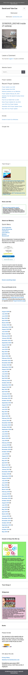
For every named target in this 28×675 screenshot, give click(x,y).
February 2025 (6, 336)
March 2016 (5, 489)
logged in (11, 58)
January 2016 (5, 494)
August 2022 (5, 387)
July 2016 (4, 480)
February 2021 (6, 418)
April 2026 (5, 320)
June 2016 (5, 482)
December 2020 (6, 422)
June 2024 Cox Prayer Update (10, 104)
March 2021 (5, 416)
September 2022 (6, 385)
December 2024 (6, 340)
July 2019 (4, 440)
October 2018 (5, 451)
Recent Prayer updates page (9, 2)
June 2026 (5, 316)
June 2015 (5, 507)
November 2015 (6, 498)
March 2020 (5, 438)
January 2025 (6, 338)
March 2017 (5, 465)
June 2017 (5, 458)
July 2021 (4, 407)
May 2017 (4, 460)
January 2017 (5, 469)
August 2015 (5, 502)
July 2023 (4, 371)
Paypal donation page (19, 300)
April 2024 (5, 354)
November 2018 (6, 449)
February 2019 (6, 442)
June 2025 (5, 331)
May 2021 (4, 411)
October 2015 (5, 500)
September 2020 (6, 429)
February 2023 (6, 380)
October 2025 (6, 325)
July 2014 (4, 527)
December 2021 (6, 396)
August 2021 (5, 405)
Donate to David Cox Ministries (10, 119)
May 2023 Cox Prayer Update (10, 108)
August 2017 (5, 456)
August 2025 (5, 329)
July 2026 (4, 313)
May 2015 (4, 509)
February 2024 (6, 358)
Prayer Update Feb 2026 (8, 89)
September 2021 (6, 402)
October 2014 (5, 522)
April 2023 (5, 378)
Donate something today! (9, 280)
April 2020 (5, 436)
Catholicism (5, 230)
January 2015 (5, 516)
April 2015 (5, 511)
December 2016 (6, 471)
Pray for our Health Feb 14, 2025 (10, 99)
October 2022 (6, 382)
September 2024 (6, 342)
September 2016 (6, 476)
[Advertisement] (14, 144)
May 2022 (4, 389)
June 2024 (5, 349)
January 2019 (5, 445)
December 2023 (6, 360)
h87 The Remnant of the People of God (14, 193)
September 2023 (6, 367)
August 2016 (5, 478)
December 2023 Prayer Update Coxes (12, 106)
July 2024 (5, 347)
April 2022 (5, 391)
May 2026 (4, 318)
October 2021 (5, 400)
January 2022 (6, 394)
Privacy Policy (6, 657)
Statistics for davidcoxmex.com (10, 659)
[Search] (23, 72)
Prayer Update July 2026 (8, 87)
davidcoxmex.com (17, 16)
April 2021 (5, 414)
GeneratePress (14, 673)
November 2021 (6, 398)
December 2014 (6, 518)
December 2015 (6, 496)
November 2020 (6, 425)
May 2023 (4, 376)
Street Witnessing (7, 229)
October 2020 (6, 427)
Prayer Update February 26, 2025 (10, 93)
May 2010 (4, 531)
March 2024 (5, 356)
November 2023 (6, 362)
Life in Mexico (6, 232)
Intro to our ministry (20, 2)
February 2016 (6, 491)
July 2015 (4, 505)
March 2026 (5, 322)
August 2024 (5, 345)
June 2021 (5, 409)
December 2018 (6, 447)
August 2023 (5, 369)
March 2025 (5, 333)
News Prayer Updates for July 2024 (11, 102)
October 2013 (5, 529)
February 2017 (6, 467)
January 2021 (5, 420)
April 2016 (5, 487)
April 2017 (5, 462)
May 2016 (4, 485)
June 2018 (5, 454)
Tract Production (6, 227)
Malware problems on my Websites (11, 91)
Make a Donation (14, 3)
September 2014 (6, 525)
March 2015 (5, 514)
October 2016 (5, 474)
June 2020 (5, 434)
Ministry (4, 234)
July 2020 (5, 431)
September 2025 (6, 327)
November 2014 (6, 520)
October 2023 (6, 365)
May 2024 (5, 351)
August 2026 (5, 311)
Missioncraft (5, 236)
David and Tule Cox (9, 8)
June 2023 (5, 374)
